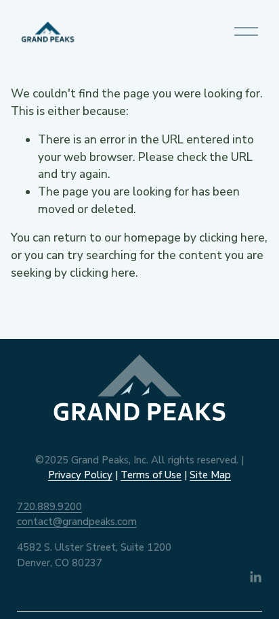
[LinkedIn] (255, 577)
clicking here (232, 238)
